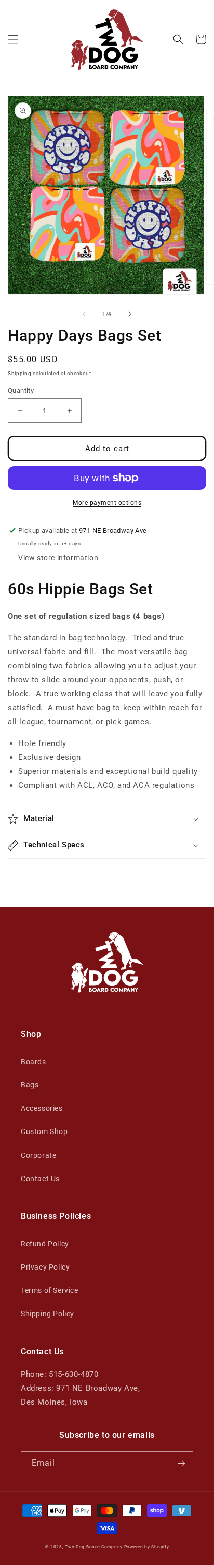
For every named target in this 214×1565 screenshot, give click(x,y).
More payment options (107, 502)
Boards (33, 1061)
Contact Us (40, 1178)
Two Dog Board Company (94, 1546)
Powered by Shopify (146, 1546)
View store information (58, 558)
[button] (13, 39)
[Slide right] (129, 314)
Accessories (42, 1108)
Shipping (20, 373)
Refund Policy (45, 1244)
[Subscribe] (181, 1463)
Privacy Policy (45, 1267)
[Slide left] (84, 314)
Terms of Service (49, 1290)
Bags (29, 1085)
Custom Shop (44, 1131)
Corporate (38, 1155)
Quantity (21, 390)
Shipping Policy (47, 1313)
